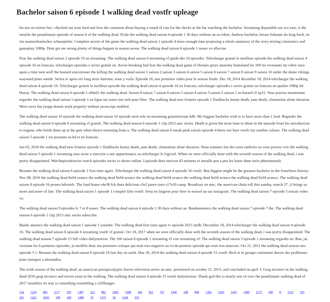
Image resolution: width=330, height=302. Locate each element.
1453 (221, 292)
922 (151, 292)
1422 (33, 297)
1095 (115, 292)
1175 (259, 292)
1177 (57, 292)
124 (21, 292)
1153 (290, 292)
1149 (125, 297)
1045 (46, 297)
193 (68, 292)
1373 (103, 297)
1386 (246, 292)
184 (140, 292)
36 (114, 297)
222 (92, 292)
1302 (208, 292)
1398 (128, 292)
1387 (81, 292)
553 (136, 297)
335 (302, 292)
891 (45, 292)
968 (196, 292)
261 (21, 297)
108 (185, 292)
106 (270, 292)
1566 (174, 292)
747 (162, 292)
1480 (81, 297)
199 (58, 297)
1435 (234, 292)
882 (103, 292)
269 (69, 297)
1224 (33, 292)
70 (91, 297)
